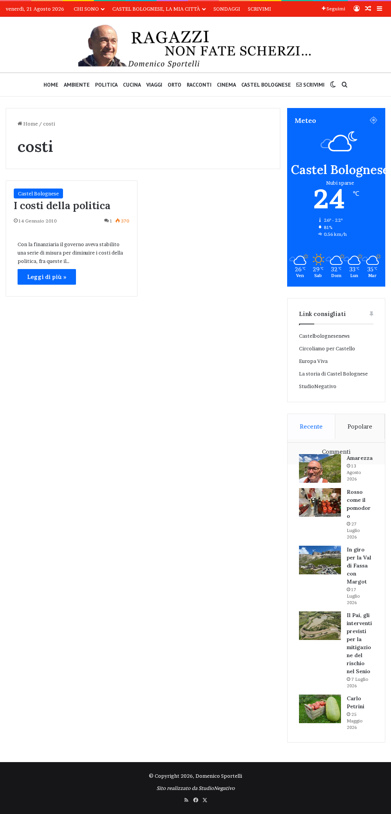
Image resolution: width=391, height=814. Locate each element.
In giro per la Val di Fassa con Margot (359, 565)
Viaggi (154, 84)
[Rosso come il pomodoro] (320, 502)
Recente (311, 426)
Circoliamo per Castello (327, 348)
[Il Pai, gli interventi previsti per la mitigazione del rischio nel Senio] (320, 625)
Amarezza (360, 458)
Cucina (132, 84)
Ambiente (77, 84)
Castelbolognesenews (324, 336)
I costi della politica (62, 205)
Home (51, 84)
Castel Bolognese (266, 84)
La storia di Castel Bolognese (333, 374)
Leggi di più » (46, 277)
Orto (174, 84)
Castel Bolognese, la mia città (156, 9)
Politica (106, 84)
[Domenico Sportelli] (195, 46)
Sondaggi (226, 9)
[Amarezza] (320, 468)
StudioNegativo (317, 386)
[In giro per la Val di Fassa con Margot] (320, 560)
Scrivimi (259, 9)
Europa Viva (313, 361)
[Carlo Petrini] (320, 709)
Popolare (359, 426)
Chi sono (86, 9)
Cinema (226, 84)
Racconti (199, 84)
